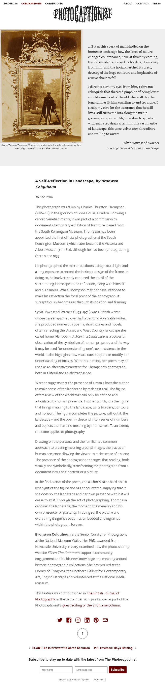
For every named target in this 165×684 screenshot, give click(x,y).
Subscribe (118, 669)
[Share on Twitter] (59, 620)
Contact (142, 3)
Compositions (31, 3)
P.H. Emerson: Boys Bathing (113, 648)
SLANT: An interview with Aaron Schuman (61, 648)
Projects (11, 3)
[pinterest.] (96, 620)
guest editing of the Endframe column (91, 605)
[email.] (105, 620)
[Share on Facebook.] (68, 620)
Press (157, 3)
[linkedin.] (87, 620)
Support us (100, 679)
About (128, 3)
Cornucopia (54, 3)
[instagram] (77, 620)
